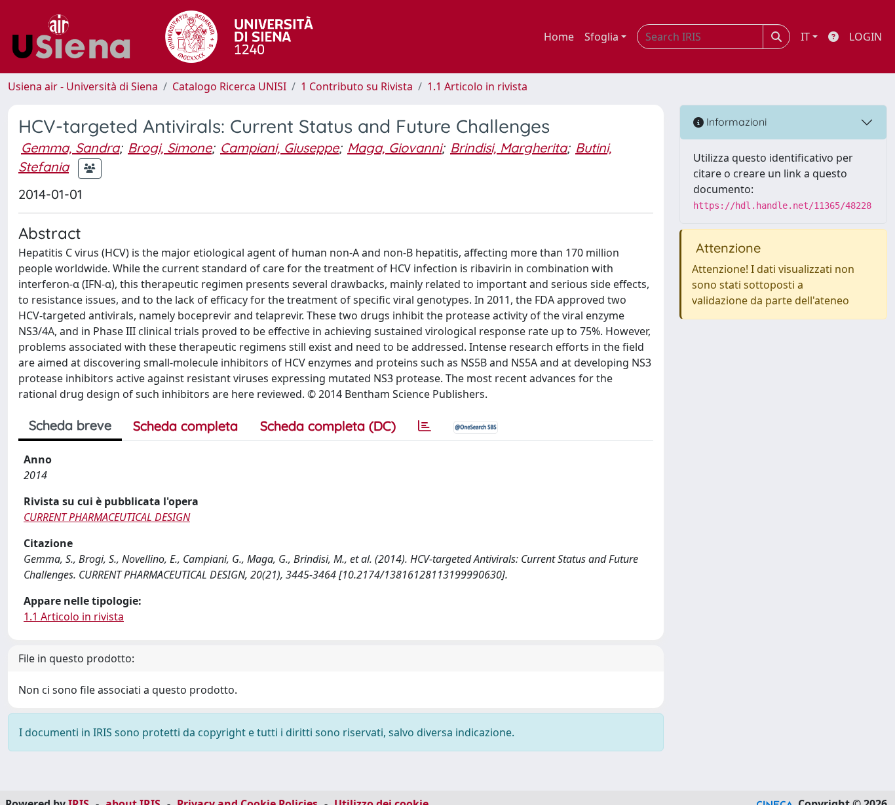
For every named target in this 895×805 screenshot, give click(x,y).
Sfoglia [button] (601, 36)
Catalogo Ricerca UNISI (229, 86)
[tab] (424, 426)
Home (559, 36)
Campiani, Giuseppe (279, 147)
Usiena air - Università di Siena (83, 86)
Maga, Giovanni (394, 147)
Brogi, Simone (170, 147)
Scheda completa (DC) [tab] (328, 426)
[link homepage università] (239, 36)
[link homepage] (76, 36)
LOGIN (865, 36)
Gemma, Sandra (70, 147)
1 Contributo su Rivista (357, 86)
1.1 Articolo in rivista (477, 86)
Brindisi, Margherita (508, 147)
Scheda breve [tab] (70, 425)
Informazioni (735, 121)
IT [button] (805, 36)
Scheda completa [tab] (185, 426)
